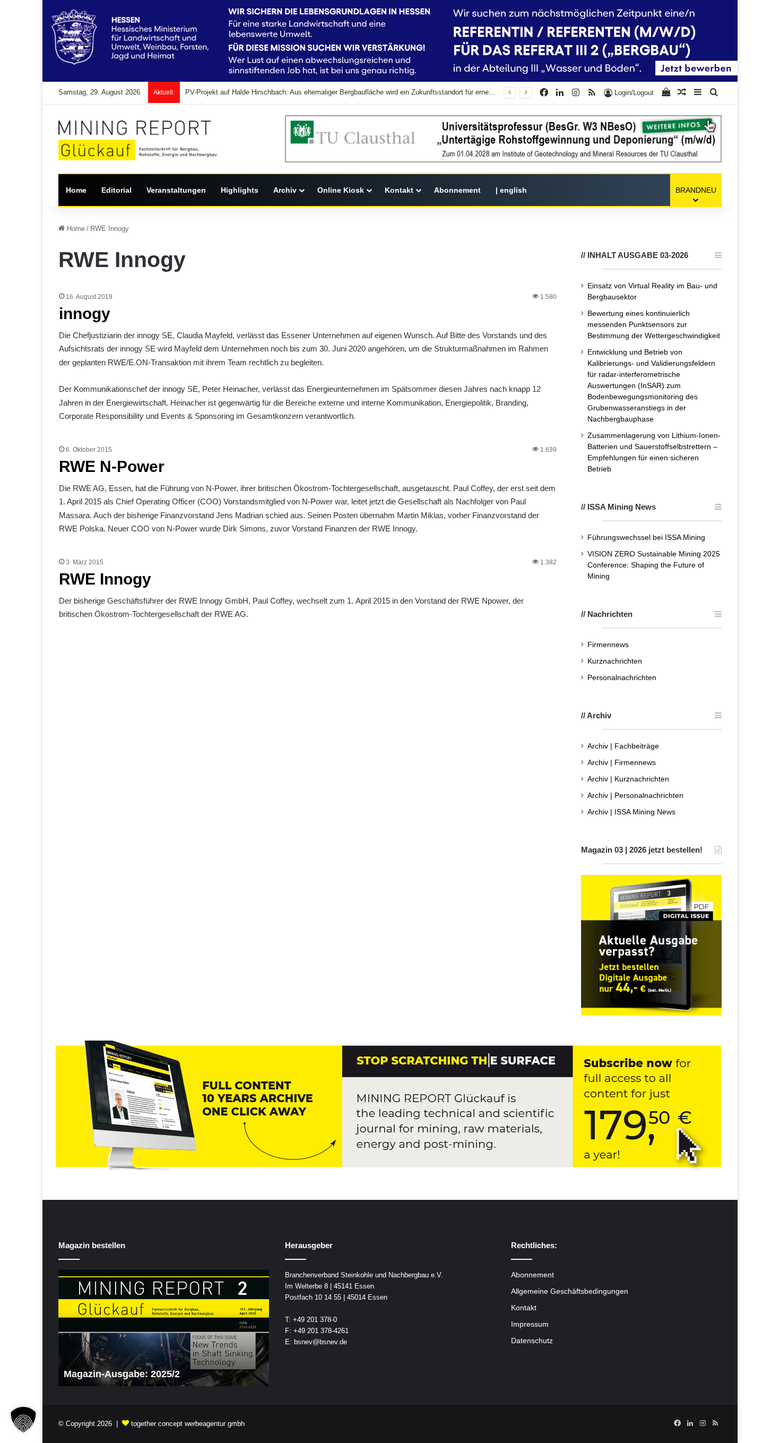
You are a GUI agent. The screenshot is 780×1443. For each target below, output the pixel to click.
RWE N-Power (111, 466)
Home (76, 190)
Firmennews (608, 645)
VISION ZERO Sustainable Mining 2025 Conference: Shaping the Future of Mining (653, 565)
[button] (23, 1419)
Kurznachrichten (614, 661)
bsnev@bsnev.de (320, 1342)
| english (511, 190)
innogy (84, 313)
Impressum (530, 1324)
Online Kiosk (340, 190)
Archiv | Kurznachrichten (628, 779)
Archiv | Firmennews (621, 763)
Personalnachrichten (621, 678)
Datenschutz (532, 1341)
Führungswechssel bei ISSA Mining (646, 538)
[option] (163, 1327)
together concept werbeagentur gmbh (188, 1424)
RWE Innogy (105, 579)
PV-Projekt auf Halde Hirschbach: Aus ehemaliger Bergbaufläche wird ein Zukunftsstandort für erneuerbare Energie (361, 92)
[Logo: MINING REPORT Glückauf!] (137, 140)
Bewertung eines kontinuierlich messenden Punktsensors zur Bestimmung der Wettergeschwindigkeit (653, 325)
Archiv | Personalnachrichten (635, 796)
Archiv (285, 190)
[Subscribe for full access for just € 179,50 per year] (390, 1107)
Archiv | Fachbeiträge (623, 746)
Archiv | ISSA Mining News (631, 812)
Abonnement (457, 190)
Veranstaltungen (176, 190)
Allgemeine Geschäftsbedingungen (569, 1291)
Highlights (239, 190)
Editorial (116, 190)
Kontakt (399, 190)
